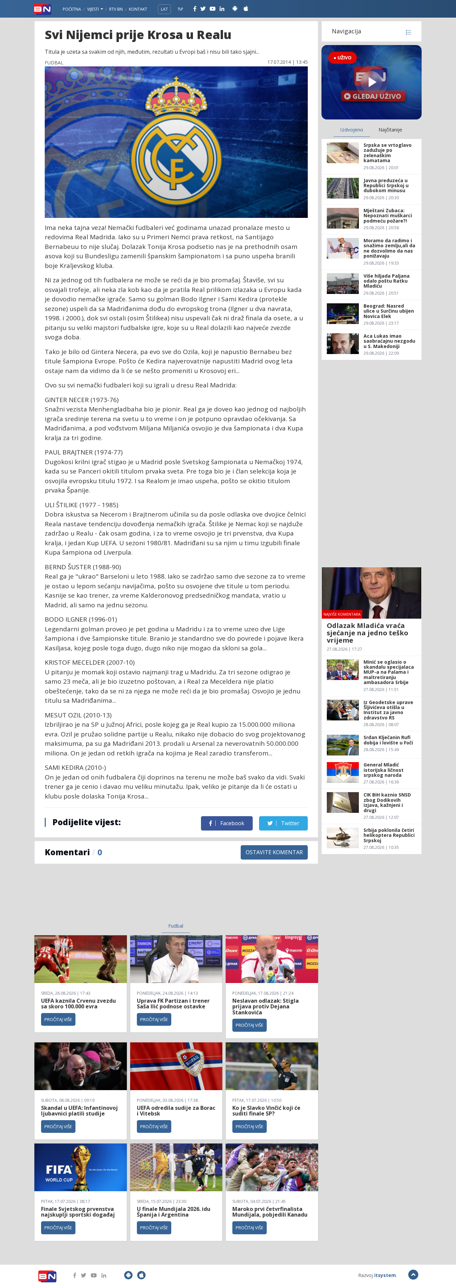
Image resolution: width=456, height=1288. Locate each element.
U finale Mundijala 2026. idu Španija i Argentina (173, 1212)
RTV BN (116, 9)
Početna (72, 9)
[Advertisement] (121, 897)
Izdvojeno (351, 129)
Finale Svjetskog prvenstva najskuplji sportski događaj (78, 1212)
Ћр (180, 9)
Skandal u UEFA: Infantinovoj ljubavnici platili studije (79, 1110)
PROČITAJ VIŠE (58, 1019)
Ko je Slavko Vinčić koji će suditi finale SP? (266, 1110)
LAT (164, 9)
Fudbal (175, 925)
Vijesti (93, 9)
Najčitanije (390, 129)
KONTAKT (138, 9)
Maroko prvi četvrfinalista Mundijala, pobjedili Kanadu (269, 1212)
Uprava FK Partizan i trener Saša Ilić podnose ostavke (173, 1003)
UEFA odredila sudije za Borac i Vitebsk (176, 1110)
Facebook (231, 823)
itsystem (385, 1275)
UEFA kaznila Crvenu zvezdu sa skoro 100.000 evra (78, 1003)
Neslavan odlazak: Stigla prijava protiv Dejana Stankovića (265, 1006)
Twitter (289, 823)
